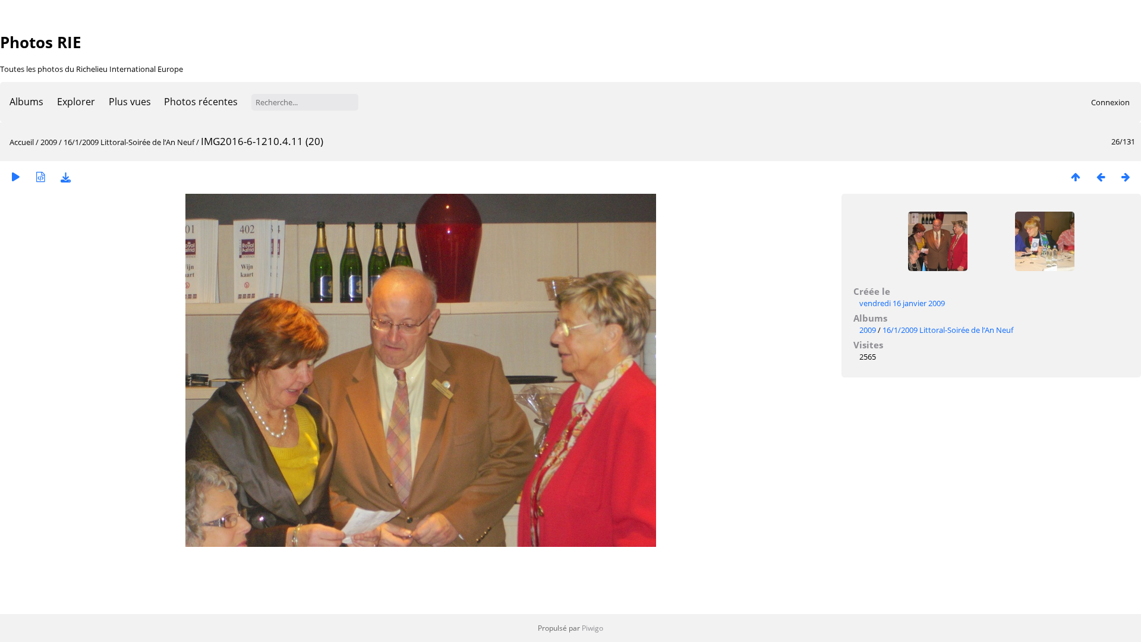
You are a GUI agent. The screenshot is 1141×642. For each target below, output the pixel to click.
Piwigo (592, 628)
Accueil (22, 142)
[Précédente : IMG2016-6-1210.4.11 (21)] (1100, 177)
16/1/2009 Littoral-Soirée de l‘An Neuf (129, 142)
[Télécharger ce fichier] (65, 177)
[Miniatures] (1075, 177)
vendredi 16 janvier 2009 (902, 303)
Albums (26, 101)
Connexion (1110, 102)
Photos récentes (201, 101)
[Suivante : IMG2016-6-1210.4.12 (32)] (1125, 177)
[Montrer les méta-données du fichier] (40, 177)
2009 (48, 142)
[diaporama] (15, 177)
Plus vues (130, 101)
